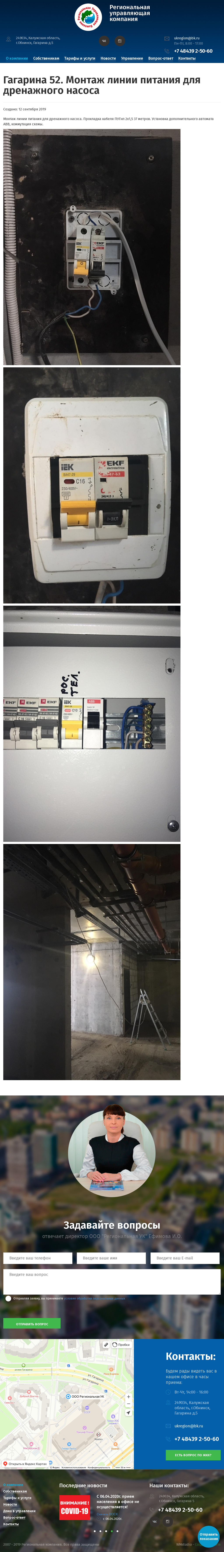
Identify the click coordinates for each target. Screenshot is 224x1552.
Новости (108, 58)
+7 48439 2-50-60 (193, 51)
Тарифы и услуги (79, 58)
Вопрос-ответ (160, 58)
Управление (132, 58)
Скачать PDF (106, 1514)
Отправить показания (209, 1536)
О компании (17, 58)
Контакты (187, 58)
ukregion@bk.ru (187, 38)
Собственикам (46, 58)
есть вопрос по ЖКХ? (193, 1455)
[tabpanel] (102, 1507)
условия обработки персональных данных (94, 1298)
